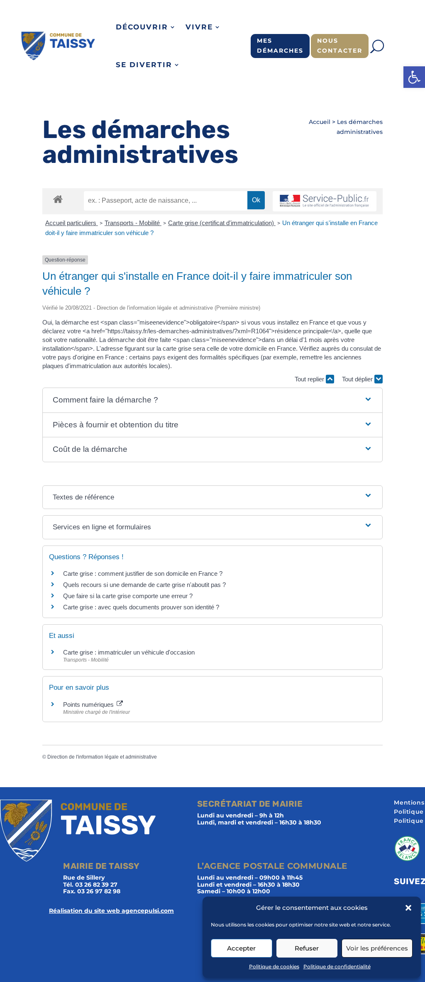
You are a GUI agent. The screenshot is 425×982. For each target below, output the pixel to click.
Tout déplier (358, 379)
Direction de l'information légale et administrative (102, 757)
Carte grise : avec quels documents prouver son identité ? (142, 607)
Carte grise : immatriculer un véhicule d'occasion (129, 652)
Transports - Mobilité (133, 222)
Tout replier (310, 379)
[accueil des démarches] (58, 198)
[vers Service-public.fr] (324, 201)
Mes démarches (280, 45)
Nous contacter (339, 45)
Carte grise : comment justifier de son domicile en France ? (142, 573)
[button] (414, 77)
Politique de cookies (274, 966)
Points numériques (89, 704)
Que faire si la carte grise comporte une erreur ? (128, 595)
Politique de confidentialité (337, 966)
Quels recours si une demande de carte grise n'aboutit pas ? (144, 584)
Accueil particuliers (71, 222)
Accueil (319, 122)
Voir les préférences (377, 948)
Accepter (241, 948)
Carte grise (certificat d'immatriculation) (222, 222)
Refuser (307, 948)
